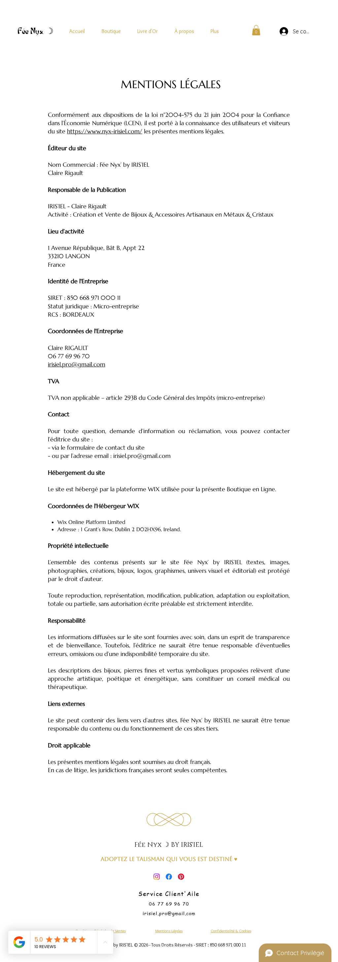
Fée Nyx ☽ (35, 31)
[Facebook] (169, 877)
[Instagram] (156, 877)
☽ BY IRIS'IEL (183, 845)
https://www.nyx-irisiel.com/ (104, 131)
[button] (256, 30)
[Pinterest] (181, 877)
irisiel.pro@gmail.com (76, 364)
